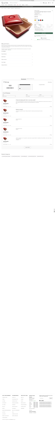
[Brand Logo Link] (4, 3)
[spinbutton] (36, 22)
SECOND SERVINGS (4, 417)
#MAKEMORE (22, 408)
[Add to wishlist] (52, 10)
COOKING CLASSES (4, 397)
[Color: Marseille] (39, 20)
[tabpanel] (27, 114)
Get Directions (31, 412)
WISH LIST (3, 406)
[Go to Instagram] (41, 400)
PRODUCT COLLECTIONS (5, 415)
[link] (53, 3)
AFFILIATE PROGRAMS (23, 404)
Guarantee (13, 404)
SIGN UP (51, 398)
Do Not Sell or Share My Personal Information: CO (45, 403)
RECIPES (3, 408)
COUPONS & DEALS (23, 406)
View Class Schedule (32, 411)
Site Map (14, 419)
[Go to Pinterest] (42, 400)
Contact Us (14, 397)
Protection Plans (14, 406)
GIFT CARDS (3, 404)
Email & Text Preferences (15, 410)
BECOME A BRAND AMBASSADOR (6, 410)
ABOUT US (22, 397)
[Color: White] (37, 20)
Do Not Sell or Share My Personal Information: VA (45, 406)
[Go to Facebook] (39, 400)
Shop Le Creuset (36, 10)
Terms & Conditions (15, 415)
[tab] (23, 79)
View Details (34, 412)
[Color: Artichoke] (42, 20)
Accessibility (14, 408)
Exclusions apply (46, 396)
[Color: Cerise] (40, 20)
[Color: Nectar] (35, 20)
